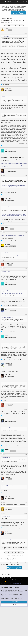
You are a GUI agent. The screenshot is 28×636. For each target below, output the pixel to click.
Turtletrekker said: (6, 427)
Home (2, 581)
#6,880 (25, 537)
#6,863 (25, 155)
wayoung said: (5, 343)
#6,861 (25, 33)
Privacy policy (17, 579)
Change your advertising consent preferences (12, 598)
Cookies (4, 577)
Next (19, 25)
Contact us (3, 579)
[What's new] (23, 1)
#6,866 (25, 232)
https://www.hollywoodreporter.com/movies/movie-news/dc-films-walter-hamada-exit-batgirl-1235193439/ (14, 165)
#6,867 (25, 250)
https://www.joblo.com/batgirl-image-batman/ (13, 235)
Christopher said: (5, 36)
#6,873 (25, 380)
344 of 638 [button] (14, 25)
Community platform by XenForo (12, 583)
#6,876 (25, 454)
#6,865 (25, 204)
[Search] (26, 1)
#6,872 (25, 369)
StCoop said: (4, 178)
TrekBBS (9, 577)
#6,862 (25, 94)
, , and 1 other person (14, 359)
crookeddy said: (5, 271)
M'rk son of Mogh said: (7, 485)
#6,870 (25, 314)
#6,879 (25, 513)
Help (22, 579)
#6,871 (25, 341)
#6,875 (25, 425)
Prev (9, 25)
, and (12, 305)
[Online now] (3, 366)
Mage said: (4, 252)
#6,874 (25, 409)
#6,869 (25, 288)
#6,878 (25, 502)
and (10, 240)
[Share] (23, 33)
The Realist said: (5, 516)
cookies (11, 590)
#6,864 (25, 175)
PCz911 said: (4, 96)
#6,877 (25, 483)
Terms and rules (10, 579)
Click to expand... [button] (14, 48)
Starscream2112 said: (6, 317)
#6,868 (25, 268)
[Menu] (2, 2)
